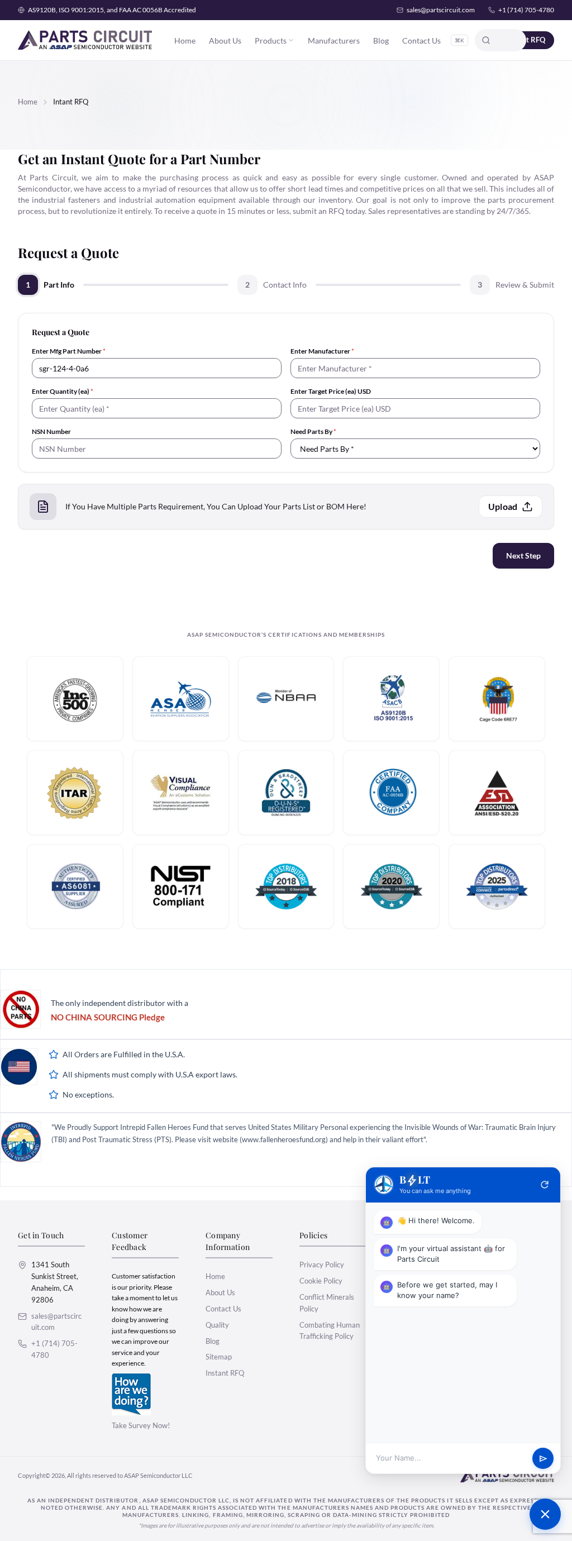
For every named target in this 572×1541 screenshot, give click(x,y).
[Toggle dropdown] (291, 40)
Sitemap (219, 1356)
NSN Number (51, 431)
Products (271, 40)
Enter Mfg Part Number (69, 351)
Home (185, 40)
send (543, 1458)
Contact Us (421, 40)
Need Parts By (313, 431)
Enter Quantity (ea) (62, 391)
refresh (544, 1184)
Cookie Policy (320, 1280)
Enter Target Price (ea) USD (330, 391)
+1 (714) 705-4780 (526, 10)
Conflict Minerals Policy (326, 1302)
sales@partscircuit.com (441, 10)
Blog (381, 40)
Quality (217, 1324)
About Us (225, 40)
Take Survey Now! (141, 1425)
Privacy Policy (321, 1264)
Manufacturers (334, 40)
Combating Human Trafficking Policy (329, 1330)
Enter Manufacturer (322, 351)
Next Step (523, 555)
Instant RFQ (225, 1372)
